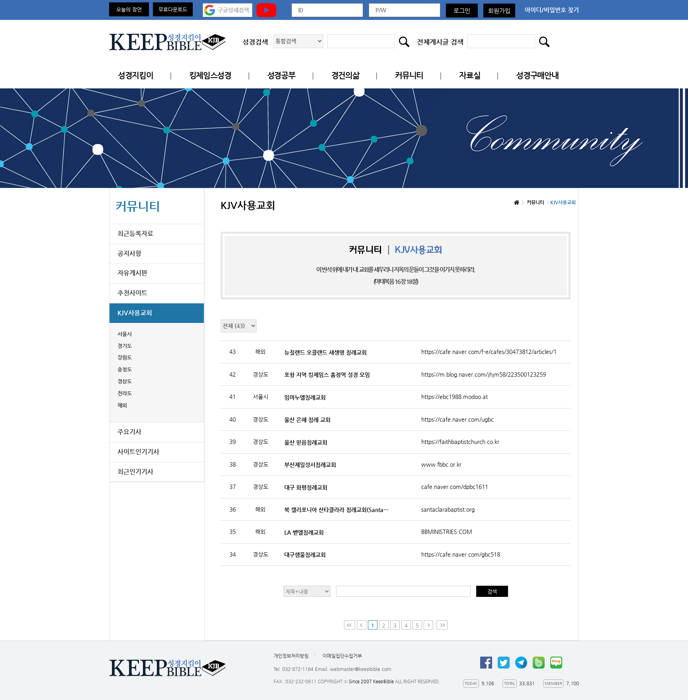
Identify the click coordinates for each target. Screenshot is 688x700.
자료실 (469, 75)
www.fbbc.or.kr (441, 464)
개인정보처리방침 (291, 656)
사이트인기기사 (138, 452)
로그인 (461, 10)
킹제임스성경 (210, 75)
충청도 (124, 369)
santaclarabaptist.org (448, 509)
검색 (492, 591)
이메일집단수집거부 (342, 656)
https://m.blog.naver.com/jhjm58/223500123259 (483, 374)
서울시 (124, 334)
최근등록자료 (135, 233)
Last (442, 625)
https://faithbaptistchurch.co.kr (460, 441)
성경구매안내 (537, 75)
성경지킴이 (135, 75)
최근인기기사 (135, 471)
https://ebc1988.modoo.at (454, 396)
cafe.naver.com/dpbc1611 (454, 486)
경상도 (124, 381)
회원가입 (499, 10)
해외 (122, 405)
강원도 (124, 357)
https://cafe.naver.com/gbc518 (460, 554)
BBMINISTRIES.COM (446, 531)
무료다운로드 (172, 9)
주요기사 (129, 432)
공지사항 (129, 253)
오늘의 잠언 (129, 9)
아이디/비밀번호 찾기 (552, 9)
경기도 (124, 346)
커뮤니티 (409, 75)
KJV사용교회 (134, 313)
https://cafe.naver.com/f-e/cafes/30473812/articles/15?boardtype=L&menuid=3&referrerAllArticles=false (488, 351)
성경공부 (281, 75)
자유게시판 (132, 273)
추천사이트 (132, 293)
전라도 (124, 393)
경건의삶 (345, 75)
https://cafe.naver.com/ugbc (457, 419)
